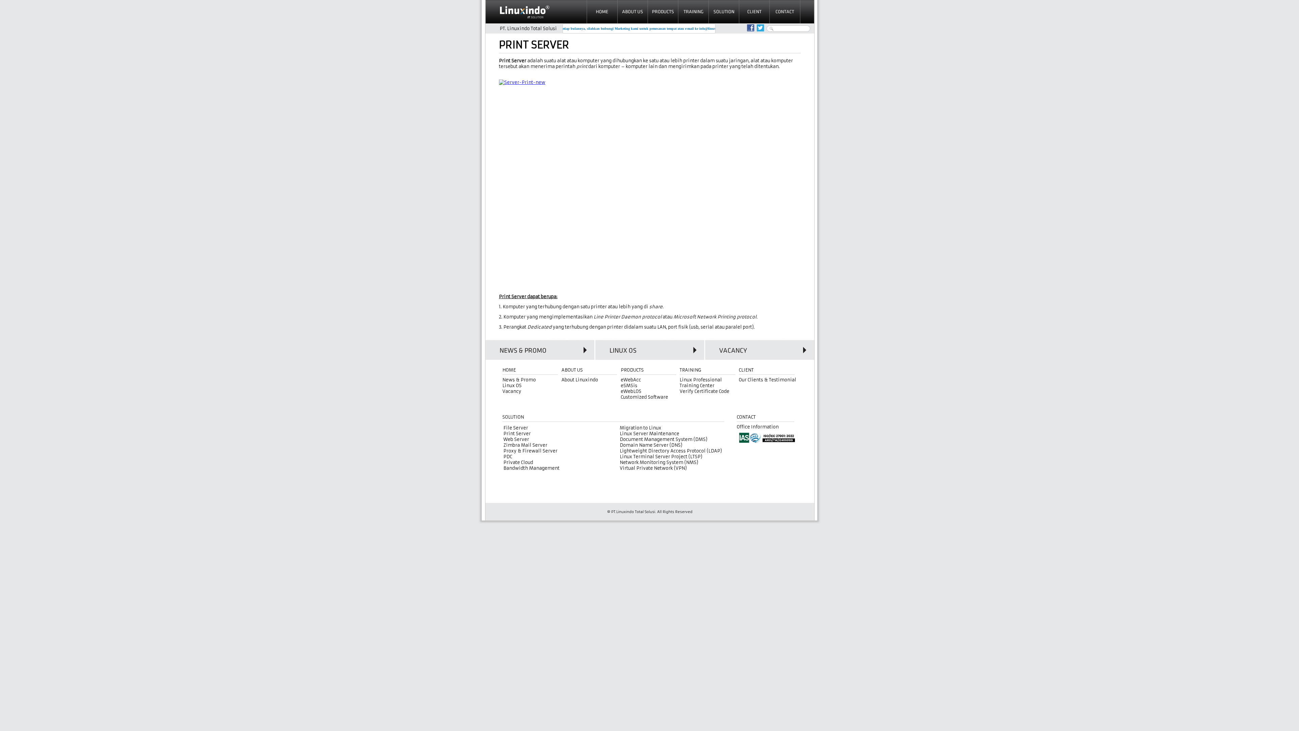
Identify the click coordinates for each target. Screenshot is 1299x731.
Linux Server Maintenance (649, 434)
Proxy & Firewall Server (530, 451)
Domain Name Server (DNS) (651, 445)
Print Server (517, 434)
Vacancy (511, 391)
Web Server (516, 439)
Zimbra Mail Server (525, 445)
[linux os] (650, 350)
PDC (507, 457)
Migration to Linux (640, 428)
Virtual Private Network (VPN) (653, 468)
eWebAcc (631, 380)
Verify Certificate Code (704, 391)
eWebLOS (631, 391)
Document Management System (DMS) (663, 439)
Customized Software (644, 397)
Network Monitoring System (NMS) (659, 462)
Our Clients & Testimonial (767, 380)
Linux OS (512, 386)
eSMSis (629, 386)
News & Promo (519, 380)
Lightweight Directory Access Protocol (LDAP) (671, 451)
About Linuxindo (580, 380)
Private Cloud (518, 462)
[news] (540, 350)
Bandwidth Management (531, 468)
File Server (515, 428)
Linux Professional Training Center (701, 383)
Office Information (758, 427)
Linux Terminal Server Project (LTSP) (661, 457)
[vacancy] (759, 350)
